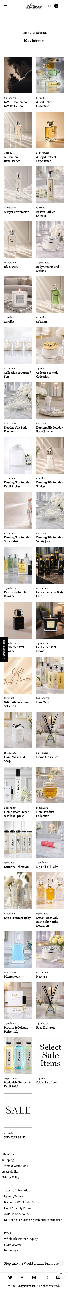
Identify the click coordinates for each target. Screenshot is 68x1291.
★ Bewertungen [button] (4, 649)
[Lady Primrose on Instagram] (46, 1277)
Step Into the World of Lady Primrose (31, 1263)
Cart (56, 6)
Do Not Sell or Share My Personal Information (33, 1220)
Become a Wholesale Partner (22, 1202)
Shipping (8, 1160)
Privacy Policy (10, 1177)
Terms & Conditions (15, 1166)
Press (7, 1233)
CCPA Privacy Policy (16, 1214)
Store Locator (12, 1244)
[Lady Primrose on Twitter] (10, 1277)
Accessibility (10, 1171)
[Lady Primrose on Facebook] (22, 1277)
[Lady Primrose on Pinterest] (34, 1277)
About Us (8, 1154)
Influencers (11, 1250)
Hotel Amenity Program (19, 1208)
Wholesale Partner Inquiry (21, 1239)
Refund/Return (13, 1196)
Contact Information (17, 1190)
